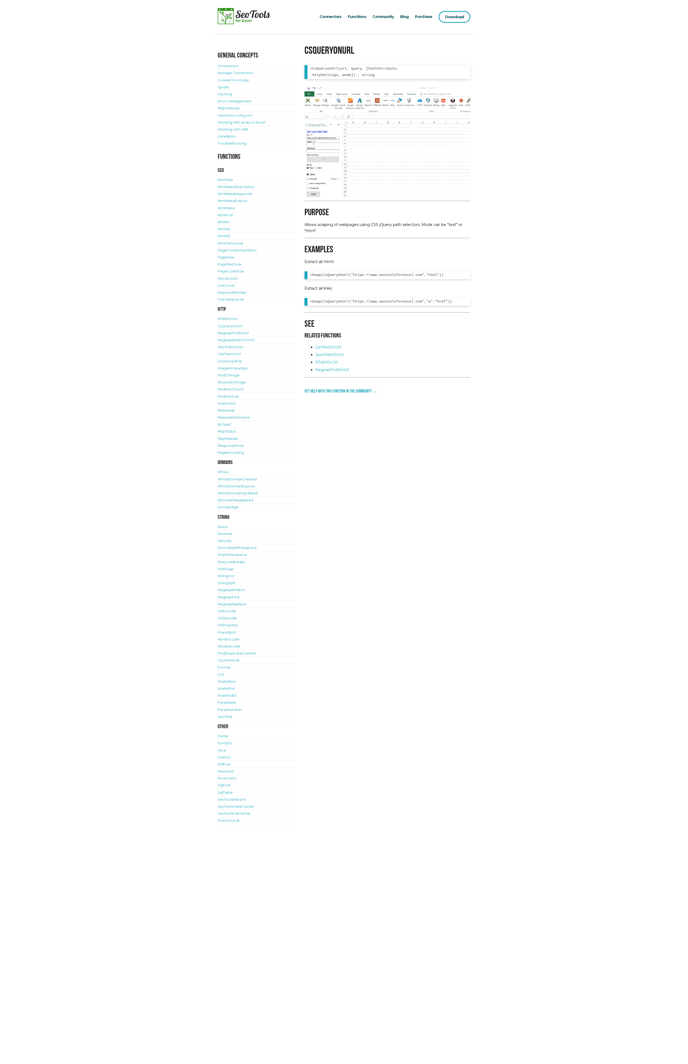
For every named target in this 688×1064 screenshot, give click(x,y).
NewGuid (226, 771)
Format (224, 667)
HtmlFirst (225, 215)
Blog (404, 16)
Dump (223, 736)
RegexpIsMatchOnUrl (236, 340)
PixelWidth (227, 695)
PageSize (226, 257)
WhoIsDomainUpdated (238, 493)
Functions (357, 16)
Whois (223, 472)
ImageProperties (233, 368)
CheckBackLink (231, 299)
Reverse (225, 534)
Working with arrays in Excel (241, 122)
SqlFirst (224, 785)
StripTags (226, 569)
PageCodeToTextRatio (237, 250)
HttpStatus (227, 431)
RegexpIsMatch (231, 590)
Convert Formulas (233, 80)
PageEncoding (231, 453)
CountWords (228, 660)
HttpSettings (228, 108)
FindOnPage (229, 375)
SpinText (225, 717)
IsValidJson (227, 682)
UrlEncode (227, 611)
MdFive (224, 764)
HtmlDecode (229, 646)
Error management (234, 101)
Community (383, 16)
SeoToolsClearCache (236, 806)
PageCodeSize (231, 271)
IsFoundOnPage (232, 382)
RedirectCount (230, 389)
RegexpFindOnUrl (332, 369)
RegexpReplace (232, 604)
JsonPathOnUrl (329, 354)
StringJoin (226, 576)
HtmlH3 (224, 236)
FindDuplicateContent (237, 653)
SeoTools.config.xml (235, 115)
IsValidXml (226, 688)
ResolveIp (226, 410)
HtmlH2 (224, 229)
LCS (221, 675)
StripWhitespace (232, 555)
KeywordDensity (232, 292)
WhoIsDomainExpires (236, 486)
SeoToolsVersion (232, 799)
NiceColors (227, 778)
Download (454, 17)
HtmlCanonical (230, 243)
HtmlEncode (228, 639)
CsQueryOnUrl (230, 326)
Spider (223, 87)
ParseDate (227, 702)
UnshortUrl (227, 403)
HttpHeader (228, 439)
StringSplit (226, 583)
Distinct (224, 757)
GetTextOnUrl (328, 347)
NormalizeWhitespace (237, 548)
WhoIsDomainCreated (237, 479)
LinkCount (226, 285)
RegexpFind (228, 597)
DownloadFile (230, 361)
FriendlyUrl (227, 632)
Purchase (423, 16)
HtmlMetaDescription (236, 187)
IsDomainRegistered (235, 500)
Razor (223, 527)
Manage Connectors (235, 73)
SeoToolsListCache (234, 813)
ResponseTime (230, 446)
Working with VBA (233, 129)
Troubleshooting (232, 143)
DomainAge (228, 507)
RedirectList (228, 396)
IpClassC (225, 424)
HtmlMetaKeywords (235, 194)
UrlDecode (227, 618)
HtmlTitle (225, 180)
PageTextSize (229, 264)
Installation (227, 136)
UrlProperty (228, 625)
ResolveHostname (234, 417)
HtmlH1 (223, 222)
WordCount (228, 278)
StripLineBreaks (231, 562)
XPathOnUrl (326, 362)
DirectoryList (229, 820)
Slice (222, 750)
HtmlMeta (226, 208)
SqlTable (225, 792)
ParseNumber (230, 710)
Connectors (330, 16)
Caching (225, 94)
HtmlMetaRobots (232, 201)
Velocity (225, 541)
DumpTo (225, 743)
